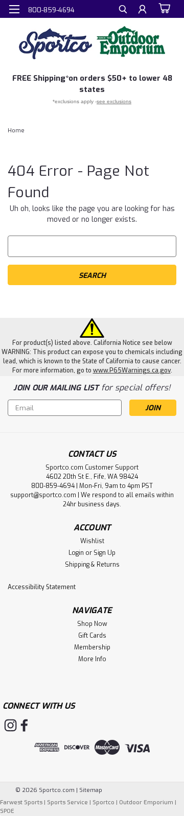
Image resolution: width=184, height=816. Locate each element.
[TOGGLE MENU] (14, 9)
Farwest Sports (21, 802)
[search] (123, 10)
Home (16, 130)
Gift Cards (92, 636)
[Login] (142, 10)
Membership (92, 647)
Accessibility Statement (42, 587)
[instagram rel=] (10, 725)
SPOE (7, 811)
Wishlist (92, 541)
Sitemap (90, 790)
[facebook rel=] (24, 725)
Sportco (103, 802)
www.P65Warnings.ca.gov (132, 370)
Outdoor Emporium (146, 802)
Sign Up (105, 553)
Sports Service (67, 802)
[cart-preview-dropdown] (163, 9)
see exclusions (114, 101)
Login (76, 553)
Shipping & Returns (92, 565)
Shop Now (92, 624)
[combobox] (92, 246)
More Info (92, 659)
